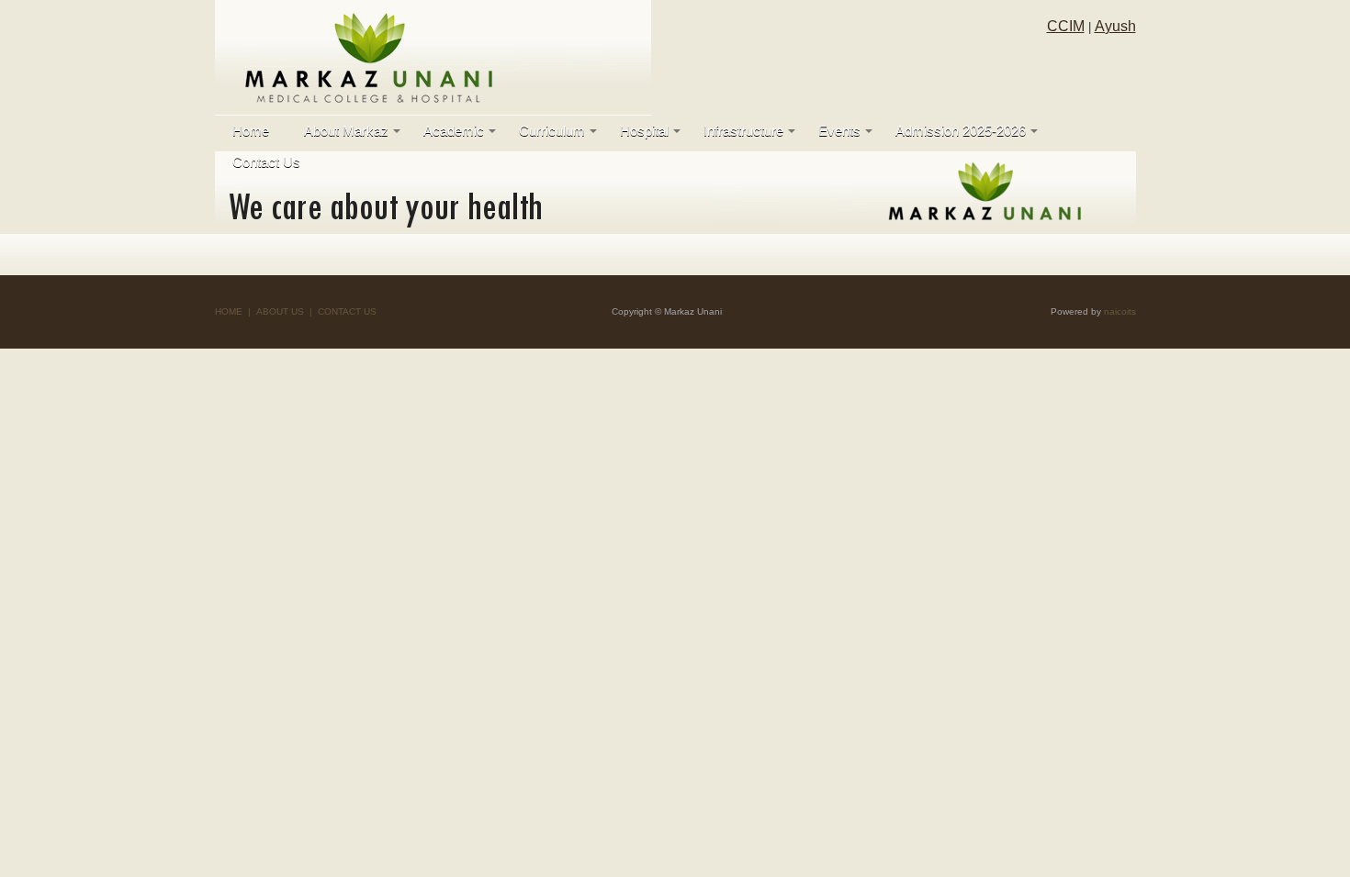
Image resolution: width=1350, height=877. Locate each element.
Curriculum (552, 131)
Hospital (644, 131)
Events (839, 131)
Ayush (1115, 26)
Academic (453, 131)
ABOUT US (280, 311)
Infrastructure (743, 131)
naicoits (1120, 311)
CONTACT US (347, 311)
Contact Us (266, 162)
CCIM (1066, 26)
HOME (228, 311)
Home (250, 131)
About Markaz (346, 131)
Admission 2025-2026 (960, 131)
